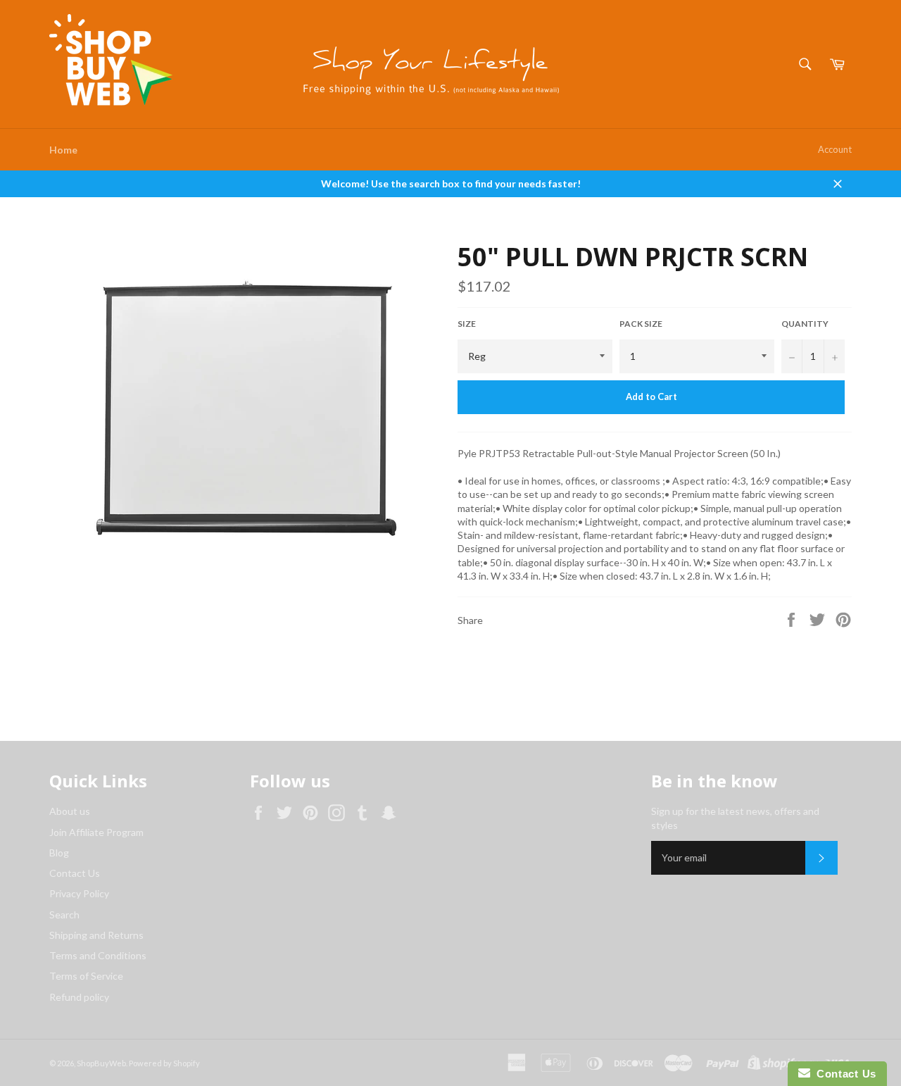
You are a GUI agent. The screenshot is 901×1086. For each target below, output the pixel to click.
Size (467, 323)
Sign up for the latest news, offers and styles (735, 817)
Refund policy (79, 997)
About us (69, 811)
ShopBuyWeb (101, 1063)
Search (64, 914)
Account (835, 149)
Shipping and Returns (96, 935)
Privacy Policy (79, 893)
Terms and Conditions (97, 955)
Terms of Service (86, 976)
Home (63, 150)
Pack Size (640, 323)
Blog (59, 853)
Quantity (804, 323)
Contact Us (74, 873)
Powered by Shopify (164, 1063)
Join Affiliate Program (96, 832)
